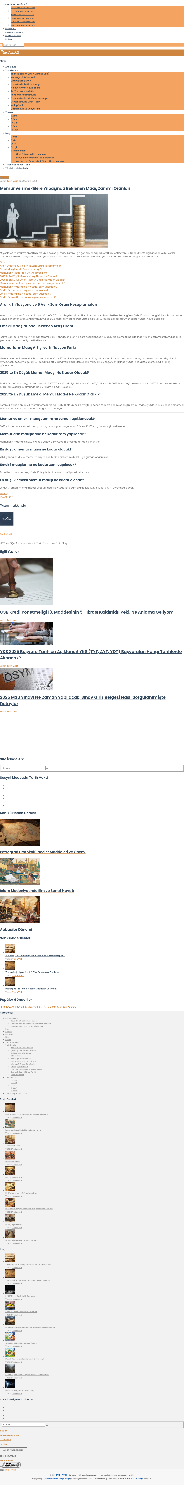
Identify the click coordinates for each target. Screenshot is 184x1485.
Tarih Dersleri (12, 70)
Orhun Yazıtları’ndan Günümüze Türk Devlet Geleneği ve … (30, 1327)
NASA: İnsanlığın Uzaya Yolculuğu (20, 1390)
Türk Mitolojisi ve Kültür (17, 168)
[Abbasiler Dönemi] (10, 1143)
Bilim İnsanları (18, 150)
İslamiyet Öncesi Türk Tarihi (25, 87)
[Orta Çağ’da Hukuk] (10, 1222)
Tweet (3, 497)
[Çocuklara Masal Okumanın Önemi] (10, 1340)
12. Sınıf (14, 129)
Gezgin (14, 147)
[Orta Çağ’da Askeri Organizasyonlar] (10, 1237)
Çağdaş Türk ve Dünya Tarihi (26, 108)
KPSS (2, 1007)
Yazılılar (9, 112)
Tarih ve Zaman (17, 1074)
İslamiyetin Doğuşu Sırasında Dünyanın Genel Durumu (29, 1209)
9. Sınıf (14, 119)
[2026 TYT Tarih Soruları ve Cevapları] (10, 1309)
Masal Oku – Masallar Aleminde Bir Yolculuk (24, 1359)
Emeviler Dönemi (12, 1161)
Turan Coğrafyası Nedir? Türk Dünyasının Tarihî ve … (33, 972)
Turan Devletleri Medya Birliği (57, 1479)
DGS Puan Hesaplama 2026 (23, 21)
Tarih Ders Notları (42, 1007)
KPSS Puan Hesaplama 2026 (23, 7)
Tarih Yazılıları (11, 1077)
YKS (16, 1007)
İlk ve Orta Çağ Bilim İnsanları (31, 154)
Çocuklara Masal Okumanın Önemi (21, 1343)
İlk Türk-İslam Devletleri (23, 91)
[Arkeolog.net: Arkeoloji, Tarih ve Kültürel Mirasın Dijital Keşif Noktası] (10, 952)
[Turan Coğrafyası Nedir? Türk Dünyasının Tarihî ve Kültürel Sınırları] (10, 968)
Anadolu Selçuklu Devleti (23, 94)
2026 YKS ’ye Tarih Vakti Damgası (20, 1296)
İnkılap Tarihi (17, 105)
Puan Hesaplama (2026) (16, 4)
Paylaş (4, 493)
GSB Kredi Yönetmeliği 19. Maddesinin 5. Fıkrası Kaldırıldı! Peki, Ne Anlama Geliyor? (86, 612)
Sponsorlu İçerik (12, 1042)
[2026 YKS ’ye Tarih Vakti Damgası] (10, 1293)
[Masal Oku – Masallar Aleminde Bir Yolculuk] (10, 1356)
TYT (7, 1007)
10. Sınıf (14, 122)
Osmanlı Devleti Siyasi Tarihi (26, 101)
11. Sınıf (14, 126)
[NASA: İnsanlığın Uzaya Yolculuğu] (10, 1387)
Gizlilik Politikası (13, 35)
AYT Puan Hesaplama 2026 (22, 14)
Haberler (4, 177)
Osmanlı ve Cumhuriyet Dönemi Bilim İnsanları (40, 161)
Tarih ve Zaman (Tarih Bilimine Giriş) (30, 73)
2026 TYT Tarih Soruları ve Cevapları (21, 1311)
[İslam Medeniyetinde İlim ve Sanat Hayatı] (10, 1127)
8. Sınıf (14, 115)
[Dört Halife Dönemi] (10, 1174)
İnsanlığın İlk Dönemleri (23, 77)
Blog (7, 133)
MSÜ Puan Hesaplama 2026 (23, 25)
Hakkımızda (10, 28)
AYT (12, 1007)
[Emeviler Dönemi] (10, 1159)
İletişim (8, 39)
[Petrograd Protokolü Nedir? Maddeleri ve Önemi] (10, 985)
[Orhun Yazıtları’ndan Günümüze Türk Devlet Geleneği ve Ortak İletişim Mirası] (10, 1324)
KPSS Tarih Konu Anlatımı (64, 1007)
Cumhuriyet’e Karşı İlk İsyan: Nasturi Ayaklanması (27, 1374)
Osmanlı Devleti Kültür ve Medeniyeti (30, 98)
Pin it (10, 497)
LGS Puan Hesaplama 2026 (22, 18)
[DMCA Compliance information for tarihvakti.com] (10, 1467)
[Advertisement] (81, 734)
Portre (14, 140)
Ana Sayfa (10, 66)
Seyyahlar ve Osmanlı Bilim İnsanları (35, 157)
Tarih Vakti (12, 181)
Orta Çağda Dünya (21, 80)
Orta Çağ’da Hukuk (13, 1224)
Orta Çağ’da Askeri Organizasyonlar (21, 1240)
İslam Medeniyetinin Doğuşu (25, 84)
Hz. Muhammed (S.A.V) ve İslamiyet (21, 1193)
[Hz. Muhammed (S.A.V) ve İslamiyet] (10, 1190)
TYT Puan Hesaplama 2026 (22, 11)
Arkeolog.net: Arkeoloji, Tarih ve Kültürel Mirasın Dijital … (35, 955)
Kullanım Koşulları (14, 32)
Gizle (3, 262)
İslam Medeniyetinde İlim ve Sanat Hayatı (23, 1130)
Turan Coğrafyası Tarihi (17, 164)
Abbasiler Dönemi (13, 1146)
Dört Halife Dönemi (13, 1177)
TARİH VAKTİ (11, 1470)
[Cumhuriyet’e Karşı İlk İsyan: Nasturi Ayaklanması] (10, 1372)
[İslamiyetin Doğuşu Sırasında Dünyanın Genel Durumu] (10, 1206)
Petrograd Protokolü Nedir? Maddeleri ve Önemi (31, 988)
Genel (14, 136)
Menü (3, 61)
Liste (13, 143)
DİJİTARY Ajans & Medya (132, 1479)
